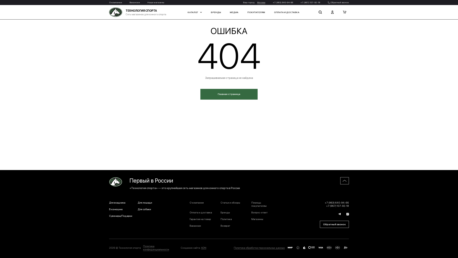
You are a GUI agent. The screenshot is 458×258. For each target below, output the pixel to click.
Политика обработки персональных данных (259, 247)
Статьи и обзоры (230, 202)
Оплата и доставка (286, 12)
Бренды (216, 12)
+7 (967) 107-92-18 (310, 2)
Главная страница (229, 93)
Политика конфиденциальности (156, 247)
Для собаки (144, 209)
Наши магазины (155, 2)
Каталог (193, 12)
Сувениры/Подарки (120, 215)
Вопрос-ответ (259, 212)
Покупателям (256, 12)
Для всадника (117, 202)
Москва (261, 2)
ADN (203, 247)
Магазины (257, 219)
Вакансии (135, 2)
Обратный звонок (339, 2)
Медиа (234, 12)
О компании (115, 2)
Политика (226, 219)
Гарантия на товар (200, 219)
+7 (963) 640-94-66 (283, 2)
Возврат (225, 225)
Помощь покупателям (259, 204)
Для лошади (145, 202)
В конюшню (116, 209)
